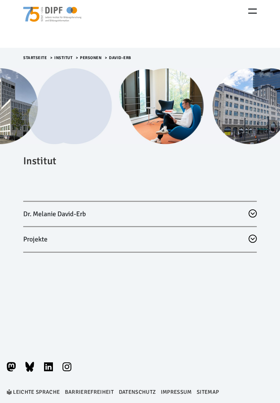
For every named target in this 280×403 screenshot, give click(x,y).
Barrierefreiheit (89, 392)
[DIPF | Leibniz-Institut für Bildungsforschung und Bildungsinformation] (52, 24)
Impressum (176, 392)
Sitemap (208, 392)
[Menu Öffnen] (252, 11)
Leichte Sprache (36, 392)
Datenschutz (137, 392)
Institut (63, 57)
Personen (90, 57)
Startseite (35, 57)
